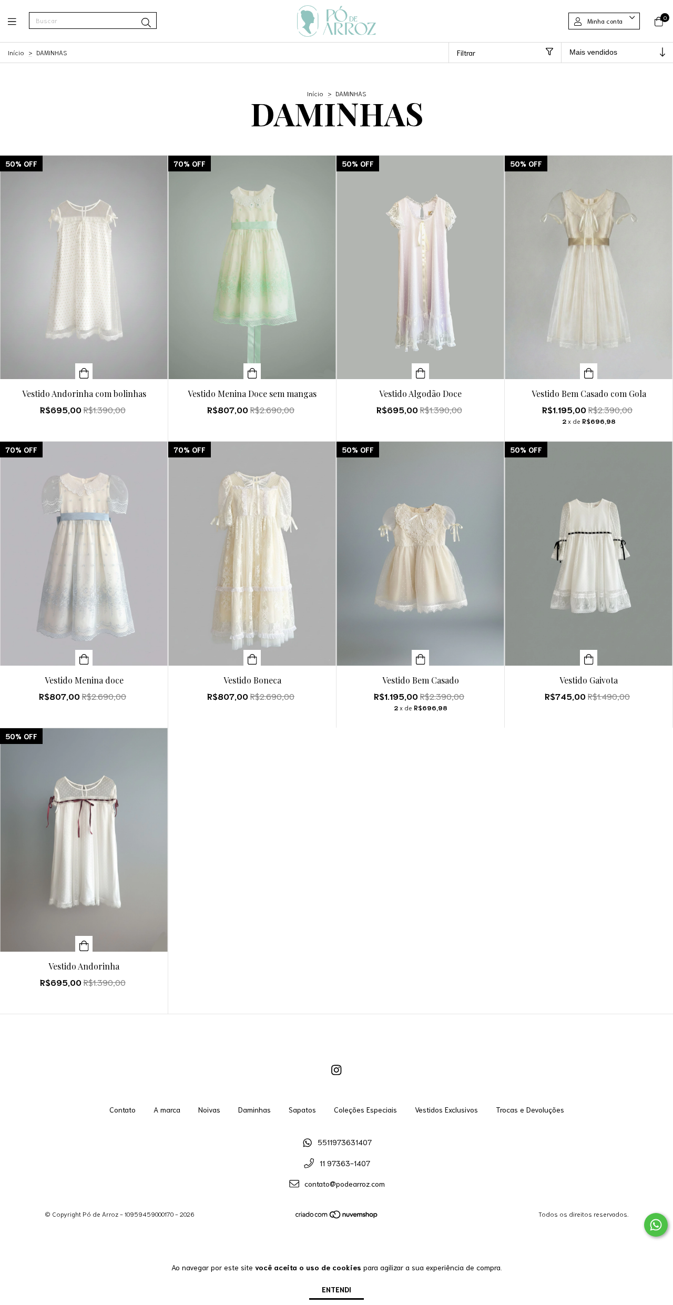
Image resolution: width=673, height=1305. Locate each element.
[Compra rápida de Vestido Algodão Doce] (421, 371)
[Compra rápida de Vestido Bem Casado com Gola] (589, 371)
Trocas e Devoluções (530, 1109)
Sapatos (302, 1109)
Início (16, 52)
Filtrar (466, 52)
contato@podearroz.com (344, 1183)
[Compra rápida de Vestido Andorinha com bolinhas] (84, 371)
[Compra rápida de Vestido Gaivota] (589, 658)
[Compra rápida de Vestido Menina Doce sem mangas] (252, 371)
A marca (167, 1109)
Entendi (336, 1289)
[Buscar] (146, 22)
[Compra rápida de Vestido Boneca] (252, 658)
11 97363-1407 (345, 1163)
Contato (122, 1109)
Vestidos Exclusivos (446, 1109)
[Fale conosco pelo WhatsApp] (656, 1225)
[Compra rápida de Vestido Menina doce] (84, 658)
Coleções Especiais (365, 1109)
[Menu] (18, 21)
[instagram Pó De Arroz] (336, 1069)
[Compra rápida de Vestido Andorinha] (84, 944)
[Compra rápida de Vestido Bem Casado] (421, 658)
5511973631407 (345, 1142)
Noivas (209, 1109)
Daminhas (254, 1109)
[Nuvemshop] (337, 1216)
